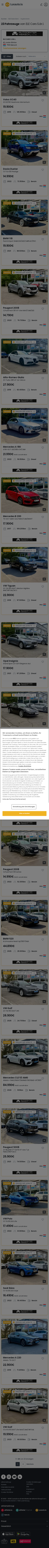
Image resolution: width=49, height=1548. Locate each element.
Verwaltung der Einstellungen (24, 807)
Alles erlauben (24, 813)
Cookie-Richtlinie (24, 766)
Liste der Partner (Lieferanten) (14, 799)
